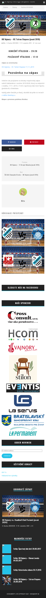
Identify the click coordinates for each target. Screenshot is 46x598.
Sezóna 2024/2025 (9, 526)
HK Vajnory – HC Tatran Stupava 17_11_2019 (18, 67)
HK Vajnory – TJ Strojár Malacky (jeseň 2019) (24, 163)
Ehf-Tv (4, 472)
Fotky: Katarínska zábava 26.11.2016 (27, 570)
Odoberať (7, 456)
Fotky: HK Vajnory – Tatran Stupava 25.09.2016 (26, 580)
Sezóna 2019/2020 (13, 43)
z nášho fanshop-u (8, 95)
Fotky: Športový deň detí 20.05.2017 (27, 548)
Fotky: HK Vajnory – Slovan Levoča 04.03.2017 (26, 559)
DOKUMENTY (11, 594)
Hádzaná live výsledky (9, 476)
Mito (4, 43)
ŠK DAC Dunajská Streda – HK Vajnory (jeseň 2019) (21, 173)
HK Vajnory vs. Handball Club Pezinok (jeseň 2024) (20, 521)
